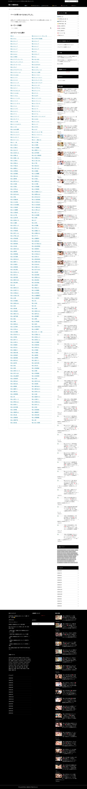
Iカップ (66, 551)
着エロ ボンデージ (15, 119)
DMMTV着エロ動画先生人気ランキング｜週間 (19, 634)
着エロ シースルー (36, 75)
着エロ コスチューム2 (16, 72)
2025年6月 (59, 603)
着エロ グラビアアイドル (16, 69)
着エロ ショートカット (37, 77)
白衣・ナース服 (60, 562)
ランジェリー (63, 559)
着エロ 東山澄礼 (14, 269)
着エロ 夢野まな (35, 181)
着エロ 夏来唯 (14, 178)
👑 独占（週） (54, 5)
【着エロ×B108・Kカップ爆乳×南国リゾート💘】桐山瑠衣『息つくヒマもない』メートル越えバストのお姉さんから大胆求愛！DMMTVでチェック (67, 102)
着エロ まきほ (35, 119)
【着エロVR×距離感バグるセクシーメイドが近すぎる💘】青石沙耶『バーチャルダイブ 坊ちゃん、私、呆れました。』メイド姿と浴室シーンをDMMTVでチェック (67, 538)
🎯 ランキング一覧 (64, 5)
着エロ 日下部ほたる (36, 243)
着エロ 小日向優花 (15, 204)
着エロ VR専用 (14, 56)
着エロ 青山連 (14, 414)
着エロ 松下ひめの (36, 269)
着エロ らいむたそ (15, 132)
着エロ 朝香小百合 (36, 261)
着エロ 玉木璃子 (14, 326)
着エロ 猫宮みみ (14, 324)
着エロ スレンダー (36, 85)
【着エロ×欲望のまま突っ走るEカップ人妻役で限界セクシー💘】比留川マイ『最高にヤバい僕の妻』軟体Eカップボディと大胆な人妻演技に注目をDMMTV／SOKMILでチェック (67, 384)
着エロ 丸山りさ (14, 150)
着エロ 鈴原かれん (36, 401)
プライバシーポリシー (13, 622)
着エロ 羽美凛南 (35, 373)
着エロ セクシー (14, 87)
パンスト (74, 556)
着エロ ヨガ (34, 129)
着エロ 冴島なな (14, 163)
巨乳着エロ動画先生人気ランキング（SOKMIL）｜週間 (19, 644)
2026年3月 (59, 582)
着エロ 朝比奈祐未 (36, 259)
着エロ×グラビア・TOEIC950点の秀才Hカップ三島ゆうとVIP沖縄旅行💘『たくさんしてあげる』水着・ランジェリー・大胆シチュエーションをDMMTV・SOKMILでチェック (67, 447)
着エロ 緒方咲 (14, 363)
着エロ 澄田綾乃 (14, 311)
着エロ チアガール (36, 87)
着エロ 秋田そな (35, 347)
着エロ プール (35, 113)
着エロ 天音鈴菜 (35, 189)
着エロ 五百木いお (15, 152)
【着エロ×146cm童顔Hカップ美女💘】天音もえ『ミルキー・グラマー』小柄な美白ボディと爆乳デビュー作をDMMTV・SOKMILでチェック (67, 529)
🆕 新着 (26, 5)
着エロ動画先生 (13, 5)
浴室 (58, 560)
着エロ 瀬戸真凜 (14, 316)
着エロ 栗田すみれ (15, 280)
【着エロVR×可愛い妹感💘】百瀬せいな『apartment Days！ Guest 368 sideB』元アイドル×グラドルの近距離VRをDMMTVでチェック (67, 156)
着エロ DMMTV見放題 (37, 38)
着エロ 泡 (34, 300)
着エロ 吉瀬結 (35, 171)
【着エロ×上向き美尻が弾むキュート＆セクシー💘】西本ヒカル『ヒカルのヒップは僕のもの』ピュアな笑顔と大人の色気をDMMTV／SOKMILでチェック (67, 501)
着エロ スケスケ (14, 80)
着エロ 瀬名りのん (15, 313)
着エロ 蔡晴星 (14, 386)
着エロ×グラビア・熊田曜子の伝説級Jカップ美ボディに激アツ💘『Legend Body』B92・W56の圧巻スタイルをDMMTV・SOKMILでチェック (67, 410)
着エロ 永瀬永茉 (35, 298)
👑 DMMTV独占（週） (62, 23)
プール (71, 557)
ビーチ (63, 557)
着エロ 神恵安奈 (35, 344)
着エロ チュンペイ (36, 90)
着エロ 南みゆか (35, 165)
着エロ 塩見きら (35, 176)
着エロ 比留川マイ (15, 290)
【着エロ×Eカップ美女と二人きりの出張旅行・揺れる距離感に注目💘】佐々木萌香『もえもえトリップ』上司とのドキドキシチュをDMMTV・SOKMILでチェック (67, 301)
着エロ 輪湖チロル (36, 396)
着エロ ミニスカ (35, 121)
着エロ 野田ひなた (15, 401)
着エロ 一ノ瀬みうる (36, 139)
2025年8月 (59, 598)
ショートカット (70, 554)
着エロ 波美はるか (15, 303)
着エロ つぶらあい (15, 93)
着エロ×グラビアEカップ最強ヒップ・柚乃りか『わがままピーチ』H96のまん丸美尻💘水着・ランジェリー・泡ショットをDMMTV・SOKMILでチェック (67, 475)
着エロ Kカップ (35, 49)
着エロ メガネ (14, 126)
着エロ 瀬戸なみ (35, 313)
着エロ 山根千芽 (14, 217)
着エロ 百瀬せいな (36, 334)
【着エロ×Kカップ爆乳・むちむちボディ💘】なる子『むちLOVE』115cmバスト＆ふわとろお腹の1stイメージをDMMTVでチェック (67, 366)
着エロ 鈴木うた (35, 404)
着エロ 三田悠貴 (35, 147)
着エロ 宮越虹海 (14, 199)
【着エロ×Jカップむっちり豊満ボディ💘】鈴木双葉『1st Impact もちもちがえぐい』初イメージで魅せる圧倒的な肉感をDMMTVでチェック (67, 129)
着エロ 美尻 (13, 368)
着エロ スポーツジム (15, 85)
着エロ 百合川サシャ (15, 334)
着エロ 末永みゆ (35, 264)
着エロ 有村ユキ (35, 256)
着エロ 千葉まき (14, 165)
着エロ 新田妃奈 (35, 241)
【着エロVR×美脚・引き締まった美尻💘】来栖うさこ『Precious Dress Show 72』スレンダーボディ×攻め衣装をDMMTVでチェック (67, 246)
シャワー (65, 554)
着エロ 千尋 (34, 163)
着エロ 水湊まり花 (15, 295)
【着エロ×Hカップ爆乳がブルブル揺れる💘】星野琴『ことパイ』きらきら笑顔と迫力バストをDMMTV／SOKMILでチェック (67, 492)
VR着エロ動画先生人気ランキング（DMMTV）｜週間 (19, 637)
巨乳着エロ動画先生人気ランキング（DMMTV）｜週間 (19, 641)
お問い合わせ (11, 619)
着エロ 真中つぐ (14, 339)
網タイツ (65, 562)
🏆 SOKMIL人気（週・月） (35, 5)
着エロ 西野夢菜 (14, 394)
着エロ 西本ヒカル (36, 391)
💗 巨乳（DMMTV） (61, 26)
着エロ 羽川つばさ (15, 373)
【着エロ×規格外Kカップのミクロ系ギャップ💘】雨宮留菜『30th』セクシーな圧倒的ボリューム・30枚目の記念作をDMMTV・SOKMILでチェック (67, 146)
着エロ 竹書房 (35, 352)
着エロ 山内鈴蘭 (35, 215)
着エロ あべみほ (35, 59)
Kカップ (73, 551)
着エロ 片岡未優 (35, 321)
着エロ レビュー (35, 137)
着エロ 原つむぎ (35, 168)
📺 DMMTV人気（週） (45, 5)
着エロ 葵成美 (35, 383)
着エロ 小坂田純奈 (36, 199)
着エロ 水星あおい (15, 292)
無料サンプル (69, 560)
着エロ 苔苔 (34, 378)
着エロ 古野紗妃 (14, 171)
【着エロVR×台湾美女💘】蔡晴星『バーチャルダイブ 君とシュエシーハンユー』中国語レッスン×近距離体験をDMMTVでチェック (67, 183)
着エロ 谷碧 (34, 394)
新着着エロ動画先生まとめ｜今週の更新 (17, 624)
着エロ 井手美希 (35, 152)
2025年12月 (59, 589)
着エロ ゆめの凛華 (15, 129)
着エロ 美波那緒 (35, 368)
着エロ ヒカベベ (14, 111)
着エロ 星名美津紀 (36, 246)
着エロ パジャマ (14, 100)
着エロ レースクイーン (37, 134)
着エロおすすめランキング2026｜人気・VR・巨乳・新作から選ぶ (19, 627)
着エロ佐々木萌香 (36, 422)
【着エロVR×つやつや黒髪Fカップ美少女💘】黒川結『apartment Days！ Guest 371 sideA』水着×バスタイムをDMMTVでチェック (67, 191)
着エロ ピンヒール (36, 111)
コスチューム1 (60, 554)
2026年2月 (59, 584)
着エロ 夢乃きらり (15, 181)
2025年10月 (59, 594)
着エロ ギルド (14, 67)
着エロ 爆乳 (34, 318)
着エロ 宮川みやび (36, 196)
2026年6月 (59, 575)
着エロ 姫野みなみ (36, 194)
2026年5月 (59, 577)
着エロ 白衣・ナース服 (37, 331)
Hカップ (62, 551)
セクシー (70, 556)
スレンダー (66, 556)
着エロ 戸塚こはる (15, 235)
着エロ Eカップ (35, 41)
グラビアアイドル (74, 553)
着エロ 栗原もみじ (36, 277)
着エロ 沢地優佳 (14, 300)
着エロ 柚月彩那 (35, 274)
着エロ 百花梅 (14, 337)
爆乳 (73, 560)
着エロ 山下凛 (14, 215)
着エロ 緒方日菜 (35, 363)
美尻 (74, 562)
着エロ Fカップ (14, 43)
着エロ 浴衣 (13, 305)
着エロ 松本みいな (15, 272)
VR (61, 553)
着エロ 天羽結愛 (35, 186)
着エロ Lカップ (14, 51)
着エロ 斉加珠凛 (14, 238)
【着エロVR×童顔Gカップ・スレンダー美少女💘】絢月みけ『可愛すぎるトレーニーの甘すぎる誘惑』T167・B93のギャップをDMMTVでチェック (67, 219)
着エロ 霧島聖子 (35, 412)
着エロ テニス (35, 93)
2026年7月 (59, 573)
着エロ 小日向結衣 (36, 204)
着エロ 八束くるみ (36, 160)
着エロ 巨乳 (34, 222)
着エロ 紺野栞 (35, 357)
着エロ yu (34, 56)
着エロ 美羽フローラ (15, 370)
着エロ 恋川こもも (15, 233)
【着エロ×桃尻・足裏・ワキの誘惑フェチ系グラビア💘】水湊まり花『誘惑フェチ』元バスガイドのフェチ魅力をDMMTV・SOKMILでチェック (67, 375)
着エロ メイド (35, 124)
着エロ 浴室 (34, 303)
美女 (68, 562)
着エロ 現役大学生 (36, 326)
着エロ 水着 (13, 298)
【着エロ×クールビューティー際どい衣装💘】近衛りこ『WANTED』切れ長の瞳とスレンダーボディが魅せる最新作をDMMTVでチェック (67, 120)
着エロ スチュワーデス (37, 80)
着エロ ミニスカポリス (16, 124)
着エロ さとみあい (15, 75)
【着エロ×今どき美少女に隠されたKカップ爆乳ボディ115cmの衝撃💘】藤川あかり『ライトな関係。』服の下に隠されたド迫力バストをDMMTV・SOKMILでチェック (67, 329)
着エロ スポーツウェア (37, 82)
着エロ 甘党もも (14, 329)
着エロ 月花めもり (36, 254)
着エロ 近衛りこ (35, 399)
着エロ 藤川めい (14, 391)
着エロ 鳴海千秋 (14, 420)
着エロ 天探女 (14, 186)
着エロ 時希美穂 (14, 254)
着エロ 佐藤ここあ (15, 158)
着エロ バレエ (14, 106)
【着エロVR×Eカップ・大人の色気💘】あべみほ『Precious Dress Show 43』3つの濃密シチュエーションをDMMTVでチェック (67, 237)
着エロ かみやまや (36, 64)
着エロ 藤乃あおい (36, 386)
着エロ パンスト (35, 106)
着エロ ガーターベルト (16, 64)
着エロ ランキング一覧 (37, 132)
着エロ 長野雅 (14, 409)
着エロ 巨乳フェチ (15, 225)
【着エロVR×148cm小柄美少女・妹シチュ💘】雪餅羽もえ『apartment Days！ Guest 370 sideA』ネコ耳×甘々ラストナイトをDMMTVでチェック (67, 209)
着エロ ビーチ (35, 108)
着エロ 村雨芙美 (14, 267)
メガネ (59, 559)
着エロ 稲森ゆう (14, 350)
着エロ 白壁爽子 (35, 329)
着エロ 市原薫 (35, 225)
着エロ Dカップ (14, 41)
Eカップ (72, 550)
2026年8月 (59, 570)
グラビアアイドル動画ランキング (64, 47)
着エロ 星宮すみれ (15, 248)
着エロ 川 (34, 220)
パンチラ (59, 557)
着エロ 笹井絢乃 (14, 355)
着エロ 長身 (34, 407)
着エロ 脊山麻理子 (15, 376)
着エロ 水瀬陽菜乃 (36, 295)
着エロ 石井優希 (35, 342)
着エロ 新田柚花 (14, 243)
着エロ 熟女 (13, 318)
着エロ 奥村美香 (14, 191)
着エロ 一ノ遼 (14, 142)
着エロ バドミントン (36, 100)
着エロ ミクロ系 (14, 121)
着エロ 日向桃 (14, 246)
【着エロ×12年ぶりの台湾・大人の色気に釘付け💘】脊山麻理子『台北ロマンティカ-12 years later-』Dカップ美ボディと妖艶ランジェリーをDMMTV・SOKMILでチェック (67, 292)
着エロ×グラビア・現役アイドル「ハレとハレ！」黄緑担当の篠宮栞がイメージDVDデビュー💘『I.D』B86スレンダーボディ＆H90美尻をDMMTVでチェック (67, 429)
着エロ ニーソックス (15, 98)
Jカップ (70, 551)
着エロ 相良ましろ (36, 337)
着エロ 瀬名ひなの (36, 311)
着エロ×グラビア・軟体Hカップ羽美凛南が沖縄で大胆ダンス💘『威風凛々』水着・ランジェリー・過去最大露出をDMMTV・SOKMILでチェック (67, 456)
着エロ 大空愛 (35, 183)
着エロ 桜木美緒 (35, 282)
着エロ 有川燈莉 (14, 256)
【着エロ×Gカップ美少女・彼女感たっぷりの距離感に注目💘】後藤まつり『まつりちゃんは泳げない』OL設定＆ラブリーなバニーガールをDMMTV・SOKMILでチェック (67, 311)
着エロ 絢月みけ (14, 360)
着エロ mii (34, 51)
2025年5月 (59, 605)
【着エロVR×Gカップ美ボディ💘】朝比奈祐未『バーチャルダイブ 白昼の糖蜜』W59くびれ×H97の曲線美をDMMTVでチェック (67, 165)
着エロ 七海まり (14, 145)
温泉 (65, 560)
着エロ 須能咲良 (14, 417)
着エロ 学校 (13, 196)
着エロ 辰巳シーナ (15, 399)
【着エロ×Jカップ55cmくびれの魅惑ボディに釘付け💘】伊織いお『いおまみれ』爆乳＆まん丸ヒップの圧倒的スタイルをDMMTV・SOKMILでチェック (67, 283)
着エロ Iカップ (35, 46)
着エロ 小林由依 (14, 207)
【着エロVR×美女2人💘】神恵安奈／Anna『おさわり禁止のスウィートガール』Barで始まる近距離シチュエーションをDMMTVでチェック (67, 174)
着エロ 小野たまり (36, 209)
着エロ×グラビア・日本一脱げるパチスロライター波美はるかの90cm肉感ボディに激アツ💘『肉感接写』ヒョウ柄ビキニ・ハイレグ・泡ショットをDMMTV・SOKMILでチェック (67, 484)
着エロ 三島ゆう (14, 147)
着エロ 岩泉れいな (15, 220)
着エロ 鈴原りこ (14, 404)
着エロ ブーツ (14, 113)
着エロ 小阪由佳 (14, 212)
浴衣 (61, 560)
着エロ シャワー (14, 77)
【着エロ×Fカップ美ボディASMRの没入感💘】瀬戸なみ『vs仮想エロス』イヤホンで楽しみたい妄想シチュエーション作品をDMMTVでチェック (67, 111)
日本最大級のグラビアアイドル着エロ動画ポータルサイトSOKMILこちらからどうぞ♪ (67, 57)
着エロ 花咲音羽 (14, 378)
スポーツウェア (60, 556)
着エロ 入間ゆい (14, 160)
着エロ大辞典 (60, 63)
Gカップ (59, 551)
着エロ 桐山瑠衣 (14, 282)
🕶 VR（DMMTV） (61, 30)
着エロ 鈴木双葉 (14, 407)
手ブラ (70, 559)
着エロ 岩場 (34, 217)
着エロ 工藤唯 (14, 222)
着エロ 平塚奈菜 (14, 230)
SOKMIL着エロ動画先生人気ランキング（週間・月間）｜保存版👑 (19, 616)
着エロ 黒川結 (14, 422)
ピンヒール (67, 557)
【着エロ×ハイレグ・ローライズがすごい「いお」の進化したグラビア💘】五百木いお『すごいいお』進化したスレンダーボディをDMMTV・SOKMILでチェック (67, 357)
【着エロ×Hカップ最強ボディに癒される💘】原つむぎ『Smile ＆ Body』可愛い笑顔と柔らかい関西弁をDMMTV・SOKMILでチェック (67, 393)
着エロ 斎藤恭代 (35, 238)
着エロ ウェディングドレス (17, 62)
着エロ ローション (15, 139)
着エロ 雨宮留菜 (35, 409)
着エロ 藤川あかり (36, 388)
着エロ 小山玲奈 (14, 202)
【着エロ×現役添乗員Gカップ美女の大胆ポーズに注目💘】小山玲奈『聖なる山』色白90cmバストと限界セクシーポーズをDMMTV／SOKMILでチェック (67, 519)
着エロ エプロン (35, 62)
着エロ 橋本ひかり (15, 287)
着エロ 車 (13, 396)
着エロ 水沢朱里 (35, 292)
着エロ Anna (13, 38)
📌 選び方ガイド (73, 5)
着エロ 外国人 (35, 178)
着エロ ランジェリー (15, 134)
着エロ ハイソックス (36, 98)
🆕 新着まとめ (60, 16)
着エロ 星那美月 (35, 248)
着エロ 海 (34, 305)
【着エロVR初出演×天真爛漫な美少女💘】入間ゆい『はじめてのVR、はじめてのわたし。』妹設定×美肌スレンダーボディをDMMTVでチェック (67, 255)
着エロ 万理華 (35, 145)
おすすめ (68, 553)
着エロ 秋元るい (14, 347)
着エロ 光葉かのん (36, 158)
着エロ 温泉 (34, 308)
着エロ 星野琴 (14, 251)
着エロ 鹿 (34, 420)
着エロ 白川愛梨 (14, 331)
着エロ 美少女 (35, 365)
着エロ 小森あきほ (36, 207)
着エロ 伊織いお (14, 155)
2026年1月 (59, 587)
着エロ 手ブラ (35, 235)
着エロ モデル (35, 126)
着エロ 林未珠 (35, 272)
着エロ (12, 36)
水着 (73, 559)
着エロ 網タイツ (35, 360)
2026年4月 (59, 580)
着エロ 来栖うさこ (36, 267)
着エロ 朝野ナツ (14, 261)
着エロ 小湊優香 (14, 209)
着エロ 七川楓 (35, 142)
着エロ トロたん (14, 95)
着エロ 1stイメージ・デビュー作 (39, 36)
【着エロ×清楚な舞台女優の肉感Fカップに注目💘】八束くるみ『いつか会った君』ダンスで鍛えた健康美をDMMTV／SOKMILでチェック (67, 510)
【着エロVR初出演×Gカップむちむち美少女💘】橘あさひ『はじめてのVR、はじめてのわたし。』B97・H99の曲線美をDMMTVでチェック (67, 228)
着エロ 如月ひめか (15, 194)
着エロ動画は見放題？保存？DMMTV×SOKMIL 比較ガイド (19, 648)
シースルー (76, 554)
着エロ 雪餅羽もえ (15, 412)
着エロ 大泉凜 (14, 183)
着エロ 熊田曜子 (35, 316)
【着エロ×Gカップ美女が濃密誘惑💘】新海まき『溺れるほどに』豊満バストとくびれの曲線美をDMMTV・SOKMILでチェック (67, 402)
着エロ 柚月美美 (14, 277)
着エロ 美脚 (34, 370)
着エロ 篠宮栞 (35, 355)
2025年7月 (59, 601)
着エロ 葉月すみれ (36, 381)
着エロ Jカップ (14, 49)
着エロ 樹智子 (35, 285)
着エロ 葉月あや (14, 381)
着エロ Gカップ (35, 43)
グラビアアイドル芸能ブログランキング (65, 44)
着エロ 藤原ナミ (14, 388)
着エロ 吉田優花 (14, 173)
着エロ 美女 (13, 365)
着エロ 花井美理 (35, 376)
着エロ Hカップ (14, 46)
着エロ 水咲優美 (35, 290)
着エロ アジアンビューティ (17, 59)
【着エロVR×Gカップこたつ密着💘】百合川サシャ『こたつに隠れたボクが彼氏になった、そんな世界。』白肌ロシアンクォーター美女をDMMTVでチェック (67, 265)
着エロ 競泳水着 (14, 352)
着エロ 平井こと (35, 228)
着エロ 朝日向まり (15, 259)
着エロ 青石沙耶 (35, 414)
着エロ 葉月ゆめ (14, 383)
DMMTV (68, 550)
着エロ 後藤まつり (36, 230)
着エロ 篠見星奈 (14, 357)
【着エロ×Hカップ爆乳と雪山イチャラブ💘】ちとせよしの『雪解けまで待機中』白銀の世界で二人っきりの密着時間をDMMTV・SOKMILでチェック (67, 338)
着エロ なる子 (35, 95)
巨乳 (67, 559)
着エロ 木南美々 (14, 264)
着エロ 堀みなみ (14, 176)
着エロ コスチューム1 (37, 69)
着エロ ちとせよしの (15, 90)
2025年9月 (59, 596)
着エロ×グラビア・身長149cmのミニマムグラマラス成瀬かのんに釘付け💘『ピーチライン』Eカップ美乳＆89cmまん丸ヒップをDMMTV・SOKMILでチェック (67, 420)
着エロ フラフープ (15, 116)
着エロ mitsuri (14, 54)
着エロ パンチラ (14, 108)
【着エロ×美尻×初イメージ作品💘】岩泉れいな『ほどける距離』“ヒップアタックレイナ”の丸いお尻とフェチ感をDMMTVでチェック (67, 93)
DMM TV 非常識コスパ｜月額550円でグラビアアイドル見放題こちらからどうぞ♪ (67, 60)
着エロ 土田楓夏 (35, 173)
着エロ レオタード (15, 137)
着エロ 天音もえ (14, 189)
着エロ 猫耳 (34, 324)
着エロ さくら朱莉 (36, 72)
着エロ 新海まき (14, 241)
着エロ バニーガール (15, 103)
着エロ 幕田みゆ (14, 228)
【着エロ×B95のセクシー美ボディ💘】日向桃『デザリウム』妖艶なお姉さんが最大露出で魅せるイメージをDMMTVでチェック (67, 138)
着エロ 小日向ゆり (36, 202)
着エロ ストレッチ (15, 82)
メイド (74, 557)
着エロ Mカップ (35, 54)
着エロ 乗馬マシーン (36, 150)
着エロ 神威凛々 (14, 344)
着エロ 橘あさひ (35, 287)
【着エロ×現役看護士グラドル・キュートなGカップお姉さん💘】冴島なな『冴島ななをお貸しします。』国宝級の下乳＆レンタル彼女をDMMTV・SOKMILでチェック (67, 320)
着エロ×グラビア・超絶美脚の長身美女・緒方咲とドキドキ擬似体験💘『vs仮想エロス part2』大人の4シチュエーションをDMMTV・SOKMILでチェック (67, 466)
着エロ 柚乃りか (14, 274)
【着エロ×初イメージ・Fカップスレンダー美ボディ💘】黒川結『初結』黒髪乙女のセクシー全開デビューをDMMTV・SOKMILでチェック (67, 347)
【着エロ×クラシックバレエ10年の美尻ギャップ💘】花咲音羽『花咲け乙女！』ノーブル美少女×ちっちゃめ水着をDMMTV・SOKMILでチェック (67, 274)
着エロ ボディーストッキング (38, 116)
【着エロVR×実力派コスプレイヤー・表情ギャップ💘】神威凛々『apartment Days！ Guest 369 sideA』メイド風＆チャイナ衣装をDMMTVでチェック (67, 200)
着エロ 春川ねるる (36, 251)
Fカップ (76, 550)
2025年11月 (59, 591)
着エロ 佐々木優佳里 (36, 155)
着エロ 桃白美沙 (35, 280)
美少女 (72, 562)
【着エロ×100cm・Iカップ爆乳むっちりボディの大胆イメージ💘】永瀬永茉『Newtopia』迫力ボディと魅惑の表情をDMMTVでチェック (67, 438)
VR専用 (64, 553)
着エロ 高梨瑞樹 (35, 417)
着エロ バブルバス (36, 103)
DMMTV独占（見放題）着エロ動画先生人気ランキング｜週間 (19, 631)
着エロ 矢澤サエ (14, 342)
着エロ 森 (13, 285)
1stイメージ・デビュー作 (62, 550)
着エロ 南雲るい (14, 168)
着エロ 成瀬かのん (36, 233)
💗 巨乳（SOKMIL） (61, 28)
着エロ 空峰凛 (35, 350)
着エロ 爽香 (13, 321)
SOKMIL (59, 553)
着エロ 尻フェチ (35, 212)
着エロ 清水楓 (14, 308)
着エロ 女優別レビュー (37, 191)
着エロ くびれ (35, 67)
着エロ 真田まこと (36, 339)
